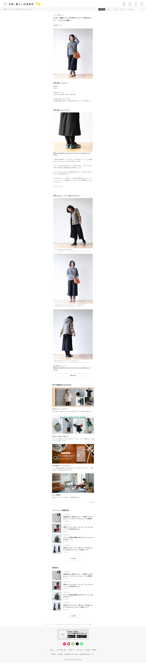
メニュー (141, 5)
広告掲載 (87, 650)
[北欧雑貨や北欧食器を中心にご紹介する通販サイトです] (21, 4)
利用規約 (94, 650)
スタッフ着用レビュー (59, 15)
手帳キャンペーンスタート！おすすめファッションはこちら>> (18, 9)
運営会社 (53, 654)
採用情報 (60, 654)
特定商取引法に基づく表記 (71, 654)
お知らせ (52, 650)
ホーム (45, 624)
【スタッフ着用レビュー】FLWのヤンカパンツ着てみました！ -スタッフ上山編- (73, 624)
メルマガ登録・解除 (61, 650)
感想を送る (73, 375)
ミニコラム (51, 624)
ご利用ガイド (71, 650)
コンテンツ (130, 5)
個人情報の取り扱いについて (87, 654)
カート (136, 5)
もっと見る (73, 558)
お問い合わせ (80, 650)
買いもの (124, 5)
